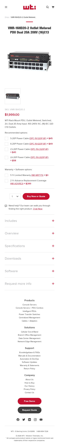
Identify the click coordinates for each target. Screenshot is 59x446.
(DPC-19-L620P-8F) (39, 157)
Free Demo (29, 401)
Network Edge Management (29, 341)
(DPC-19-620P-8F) (37, 144)
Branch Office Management (29, 335)
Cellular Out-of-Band (29, 332)
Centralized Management (29, 318)
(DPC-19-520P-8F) (37, 138)
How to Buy (29, 383)
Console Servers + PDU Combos (29, 308)
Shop (7, 17)
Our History (29, 386)
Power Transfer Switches (29, 314)
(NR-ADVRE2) (16, 183)
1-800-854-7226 (42, 431)
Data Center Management (29, 338)
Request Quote (29, 410)
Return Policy (29, 369)
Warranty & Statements (29, 365)
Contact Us (29, 393)
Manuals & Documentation (29, 356)
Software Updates (29, 362)
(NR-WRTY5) (37, 175)
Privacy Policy (29, 389)
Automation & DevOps (29, 359)
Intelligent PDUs (29, 311)
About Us (29, 380)
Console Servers (30, 305)
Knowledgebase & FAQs (29, 352)
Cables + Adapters (29, 321)
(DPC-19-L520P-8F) (39, 149)
